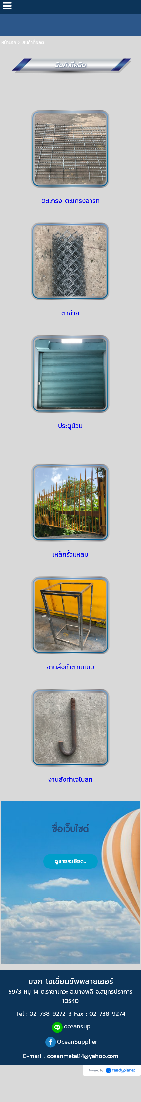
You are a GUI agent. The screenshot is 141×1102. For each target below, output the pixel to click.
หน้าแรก (8, 42)
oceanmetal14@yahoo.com (82, 1055)
